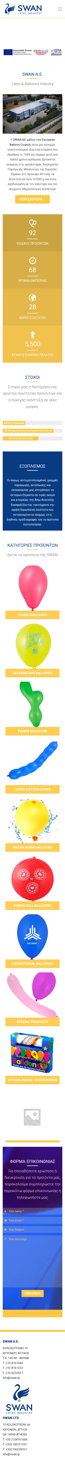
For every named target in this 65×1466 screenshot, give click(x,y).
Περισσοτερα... (33, 199)
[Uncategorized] (32, 1115)
